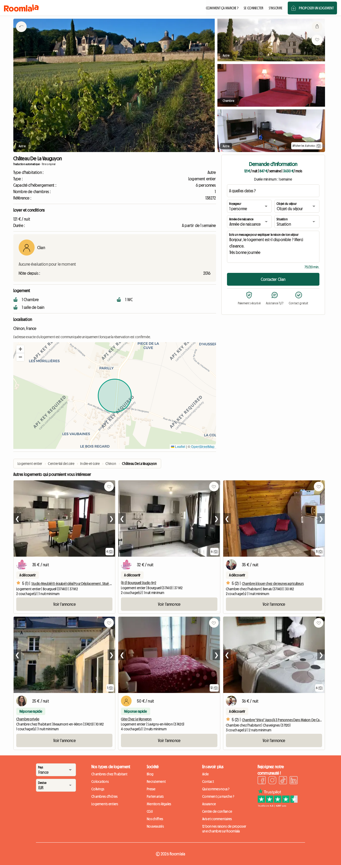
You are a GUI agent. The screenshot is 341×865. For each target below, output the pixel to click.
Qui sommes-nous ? (216, 789)
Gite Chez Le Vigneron (136, 719)
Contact (208, 781)
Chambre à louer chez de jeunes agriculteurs (273, 583)
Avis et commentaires (217, 819)
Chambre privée (27, 719)
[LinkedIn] (294, 781)
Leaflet (179, 446)
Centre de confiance (217, 811)
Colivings (97, 789)
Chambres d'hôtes (104, 796)
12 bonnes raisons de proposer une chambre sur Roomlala (224, 828)
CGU (150, 811)
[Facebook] (262, 781)
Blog (150, 774)
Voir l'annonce (64, 604)
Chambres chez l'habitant (109, 774)
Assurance (209, 804)
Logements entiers (104, 804)
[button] (20, 349)
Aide (205, 774)
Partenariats (155, 796)
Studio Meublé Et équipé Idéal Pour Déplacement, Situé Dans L (74, 583)
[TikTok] (283, 781)
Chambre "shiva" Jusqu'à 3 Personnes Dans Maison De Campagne (287, 720)
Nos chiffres (155, 819)
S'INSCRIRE (276, 8)
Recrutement (156, 781)
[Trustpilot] (278, 805)
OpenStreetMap (202, 446)
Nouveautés (155, 826)
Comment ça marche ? (218, 796)
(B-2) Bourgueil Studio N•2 (138, 583)
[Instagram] (272, 781)
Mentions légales (159, 804)
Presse (151, 789)
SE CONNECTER (253, 8)
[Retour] (21, 33)
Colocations (100, 781)
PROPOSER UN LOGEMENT (316, 8)
